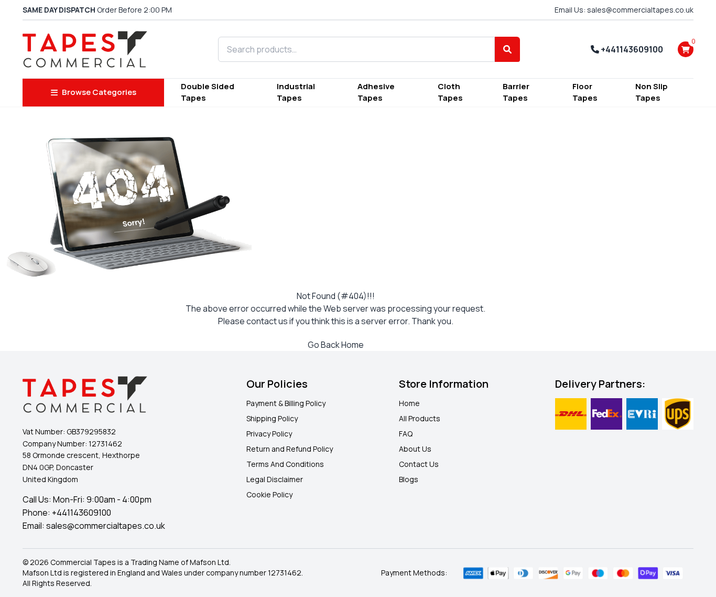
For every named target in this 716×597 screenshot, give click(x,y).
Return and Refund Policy (289, 449)
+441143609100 (631, 49)
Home (409, 403)
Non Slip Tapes (651, 92)
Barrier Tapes (516, 92)
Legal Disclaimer (274, 479)
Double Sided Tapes (207, 92)
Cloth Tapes (450, 92)
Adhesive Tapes (376, 92)
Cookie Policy (269, 494)
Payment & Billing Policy (286, 403)
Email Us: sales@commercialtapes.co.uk (624, 10)
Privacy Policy (269, 434)
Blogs (408, 479)
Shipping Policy (272, 418)
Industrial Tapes (296, 92)
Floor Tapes (585, 92)
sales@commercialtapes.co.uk (105, 525)
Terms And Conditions (285, 464)
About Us (415, 449)
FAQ (406, 434)
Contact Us (419, 464)
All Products (419, 418)
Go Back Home (336, 344)
